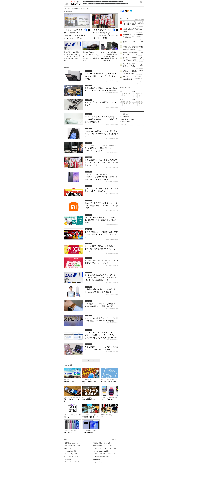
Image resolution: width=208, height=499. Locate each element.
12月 (133, 93)
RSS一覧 (123, 124)
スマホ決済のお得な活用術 (101, 456)
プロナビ (66, 417)
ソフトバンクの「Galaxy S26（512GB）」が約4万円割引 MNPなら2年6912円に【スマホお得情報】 (101, 176)
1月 (129, 95)
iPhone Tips (68, 459)
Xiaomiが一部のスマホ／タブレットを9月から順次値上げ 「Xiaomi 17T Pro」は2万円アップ (101, 205)
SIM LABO (104, 417)
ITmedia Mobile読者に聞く (72, 462)
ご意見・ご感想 (125, 114)
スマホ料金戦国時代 (88, 399)
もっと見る (91, 360)
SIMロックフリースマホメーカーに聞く (104, 448)
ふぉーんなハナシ (98, 462)
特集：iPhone (68, 433)
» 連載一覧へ (114, 439)
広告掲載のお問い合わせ (127, 119)
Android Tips (96, 459)
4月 (121, 95)
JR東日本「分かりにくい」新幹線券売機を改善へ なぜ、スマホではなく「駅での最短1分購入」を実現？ (133, 48)
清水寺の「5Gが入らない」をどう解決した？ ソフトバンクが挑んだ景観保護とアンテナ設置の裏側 (91, 56)
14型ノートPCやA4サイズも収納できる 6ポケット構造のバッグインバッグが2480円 (101, 76)
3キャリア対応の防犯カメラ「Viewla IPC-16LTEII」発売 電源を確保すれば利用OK (101, 220)
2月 (127, 95)
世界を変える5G (69, 381)
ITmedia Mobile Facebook (123, 10)
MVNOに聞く (69, 448)
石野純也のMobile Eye (71, 443)
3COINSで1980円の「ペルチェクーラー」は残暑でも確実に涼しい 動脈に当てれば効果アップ (101, 119)
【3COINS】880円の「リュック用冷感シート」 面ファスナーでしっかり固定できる (101, 133)
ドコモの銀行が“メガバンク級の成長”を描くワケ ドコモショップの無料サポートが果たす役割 (101, 162)
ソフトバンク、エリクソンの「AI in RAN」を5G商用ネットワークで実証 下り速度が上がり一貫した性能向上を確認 (101, 335)
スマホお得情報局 (87, 433)
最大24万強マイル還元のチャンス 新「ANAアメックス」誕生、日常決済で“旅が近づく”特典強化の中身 (72, 56)
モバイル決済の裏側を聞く (101, 451)
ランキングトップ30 (139, 83)
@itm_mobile (126, 10)
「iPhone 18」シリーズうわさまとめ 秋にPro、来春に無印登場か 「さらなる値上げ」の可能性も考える (133, 23)
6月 (127, 93)
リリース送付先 (125, 116)
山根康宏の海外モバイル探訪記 (102, 445)
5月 (129, 93)
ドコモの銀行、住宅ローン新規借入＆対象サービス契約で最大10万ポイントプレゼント (101, 248)
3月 (124, 95)
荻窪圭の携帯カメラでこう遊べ (102, 443)
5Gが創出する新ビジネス (90, 417)
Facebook (85, 30)
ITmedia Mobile (67, 8)
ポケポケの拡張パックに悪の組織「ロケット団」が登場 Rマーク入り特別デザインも (101, 234)
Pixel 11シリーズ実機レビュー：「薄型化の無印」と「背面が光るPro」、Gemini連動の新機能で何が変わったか (109, 56)
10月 (139, 93)
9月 (142, 93)
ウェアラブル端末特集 (108, 399)
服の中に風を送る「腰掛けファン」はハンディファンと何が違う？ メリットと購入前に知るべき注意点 (133, 65)
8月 (121, 93)
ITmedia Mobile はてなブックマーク (131, 11)
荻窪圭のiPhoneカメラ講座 (72, 445)
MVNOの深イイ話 (70, 451)
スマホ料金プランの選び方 (73, 456)
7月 (124, 93)
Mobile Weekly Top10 (71, 453)
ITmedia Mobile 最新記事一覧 (128, 11)
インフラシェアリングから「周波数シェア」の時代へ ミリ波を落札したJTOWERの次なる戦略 (101, 148)
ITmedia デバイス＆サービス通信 (121, 11)
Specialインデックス (126, 121)
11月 (136, 93)
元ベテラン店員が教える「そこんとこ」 (105, 453)
